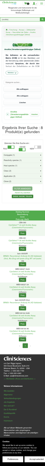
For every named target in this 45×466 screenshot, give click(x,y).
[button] (22, 114)
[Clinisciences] (6, 30)
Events (6, 417)
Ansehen (34, 114)
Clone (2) (7, 181)
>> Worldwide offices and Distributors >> (20, 378)
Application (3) (9, 176)
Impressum (8, 420)
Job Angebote (9, 402)
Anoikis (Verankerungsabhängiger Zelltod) (19, 114)
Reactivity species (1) (13, 160)
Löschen (22, 102)
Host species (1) (10, 165)
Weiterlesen (11, 72)
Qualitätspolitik (9, 413)
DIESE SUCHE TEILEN (22, 196)
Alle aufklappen (22, 89)
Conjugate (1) (9, 155)
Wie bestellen (9, 391)
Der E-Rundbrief (10, 409)
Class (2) (7, 170)
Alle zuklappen (22, 96)
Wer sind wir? (9, 405)
